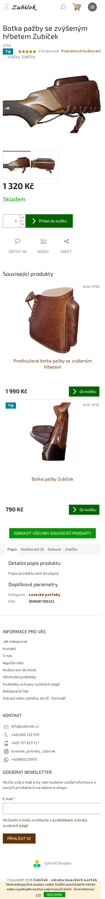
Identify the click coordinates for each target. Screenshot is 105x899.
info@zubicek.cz (25, 726)
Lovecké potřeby (44, 595)
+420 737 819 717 (25, 743)
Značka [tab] (71, 549)
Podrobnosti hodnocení (81, 51)
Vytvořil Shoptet (57, 863)
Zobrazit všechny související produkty (52, 533)
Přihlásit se (19, 838)
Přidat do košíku (53, 220)
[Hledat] (63, 7)
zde (38, 895)
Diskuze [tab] (54, 549)
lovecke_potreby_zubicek (33, 751)
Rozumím (54, 894)
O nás (7, 656)
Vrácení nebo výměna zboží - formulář (34, 698)
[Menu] (92, 7)
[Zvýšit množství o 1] (22, 218)
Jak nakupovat (15, 641)
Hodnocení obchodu (19, 670)
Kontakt (9, 649)
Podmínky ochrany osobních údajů (31, 684)
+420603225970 (24, 759)
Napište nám (13, 663)
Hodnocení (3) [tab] (32, 549)
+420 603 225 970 (25, 735)
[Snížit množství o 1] (22, 224)
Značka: (21, 57)
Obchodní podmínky (19, 677)
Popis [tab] (12, 549)
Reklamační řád (15, 691)
